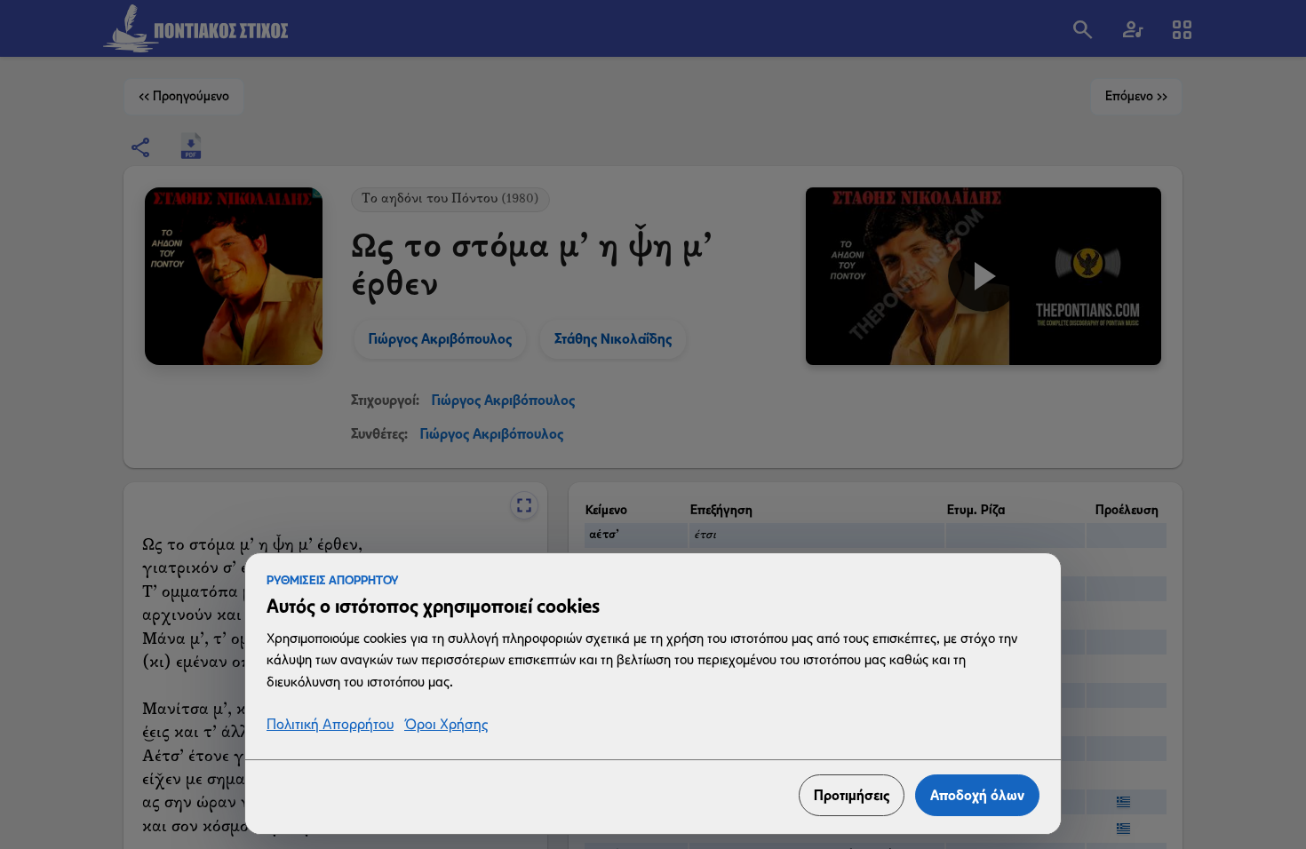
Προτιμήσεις (851, 795)
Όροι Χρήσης (446, 725)
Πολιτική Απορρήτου (330, 725)
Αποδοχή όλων (977, 795)
